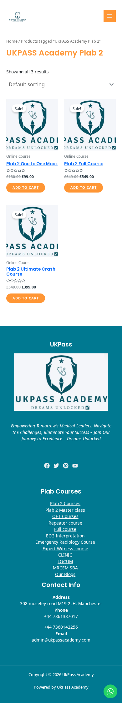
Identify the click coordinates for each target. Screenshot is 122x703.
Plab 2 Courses (65, 503)
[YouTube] (75, 465)
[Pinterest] (66, 465)
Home (12, 41)
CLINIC (65, 555)
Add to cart (26, 187)
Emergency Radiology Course (65, 542)
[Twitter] (56, 465)
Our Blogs (65, 574)
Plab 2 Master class (65, 510)
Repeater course (65, 523)
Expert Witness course (65, 549)
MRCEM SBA (65, 568)
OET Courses (65, 516)
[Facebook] (47, 465)
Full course (65, 529)
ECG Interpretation (65, 536)
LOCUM (65, 561)
